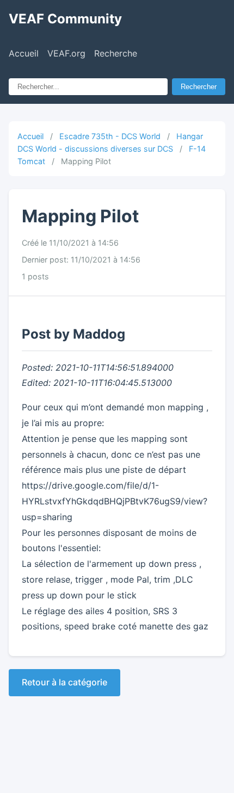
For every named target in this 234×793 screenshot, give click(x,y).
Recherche (115, 53)
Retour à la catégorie (64, 682)
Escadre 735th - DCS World (110, 136)
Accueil (24, 53)
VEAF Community (65, 19)
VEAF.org (66, 53)
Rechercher (199, 87)
